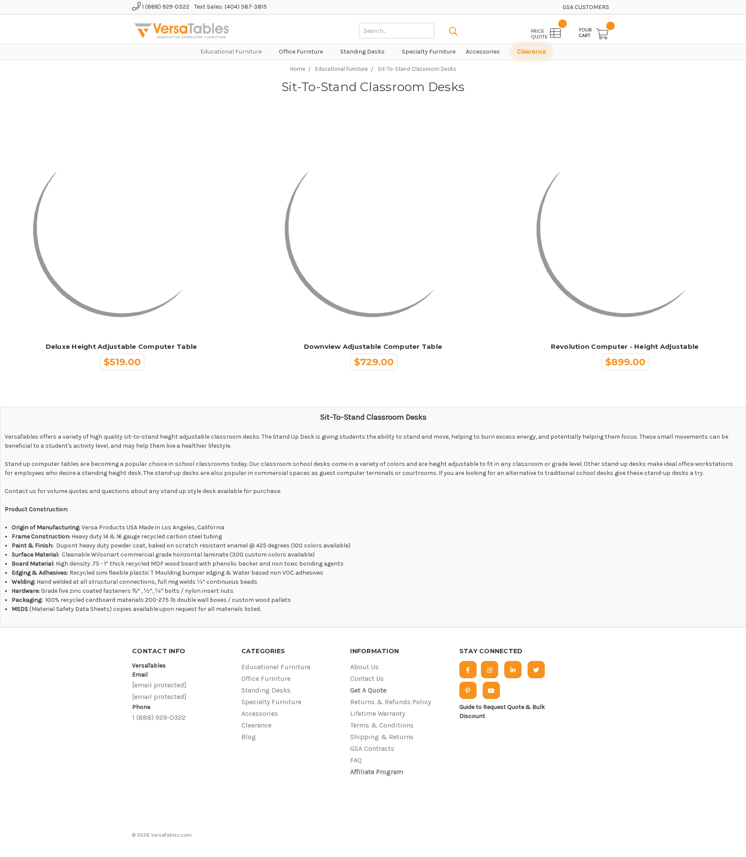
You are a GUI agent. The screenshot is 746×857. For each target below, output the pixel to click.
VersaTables (149, 665)
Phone (141, 707)
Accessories (483, 51)
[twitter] (536, 669)
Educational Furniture (231, 51)
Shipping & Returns (382, 737)
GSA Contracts (372, 748)
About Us (364, 667)
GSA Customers (586, 7)
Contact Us (367, 678)
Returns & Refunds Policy (390, 702)
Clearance (531, 51)
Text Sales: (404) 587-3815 (230, 6)
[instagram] (489, 669)
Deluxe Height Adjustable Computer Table (121, 346)
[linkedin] (513, 669)
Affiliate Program (376, 772)
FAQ (356, 760)
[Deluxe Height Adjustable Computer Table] (121, 229)
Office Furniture (301, 51)
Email (140, 674)
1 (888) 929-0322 (165, 6)
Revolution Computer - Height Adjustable (625, 346)
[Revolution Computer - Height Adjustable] (624, 229)
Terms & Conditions (382, 725)
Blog (248, 737)
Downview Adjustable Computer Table (373, 346)
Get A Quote (368, 690)
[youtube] (491, 690)
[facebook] (468, 669)
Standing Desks (363, 51)
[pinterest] (468, 690)
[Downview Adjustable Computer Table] (373, 229)
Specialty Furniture (428, 51)
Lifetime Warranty (377, 713)
